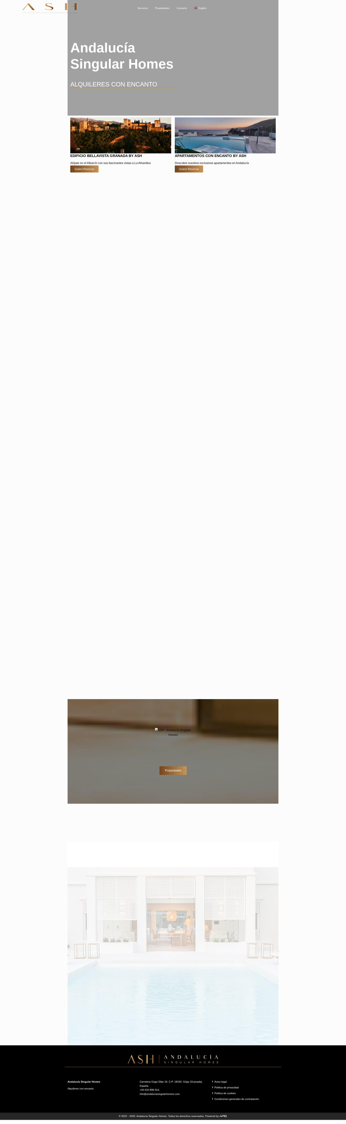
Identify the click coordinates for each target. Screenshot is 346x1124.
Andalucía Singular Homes (151, 1116)
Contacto (182, 8)
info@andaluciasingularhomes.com (160, 1093)
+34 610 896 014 (149, 1089)
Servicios (142, 8)
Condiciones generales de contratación (236, 1099)
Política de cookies (225, 1093)
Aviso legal (220, 1081)
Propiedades (162, 8)
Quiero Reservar (84, 168)
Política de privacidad (226, 1087)
